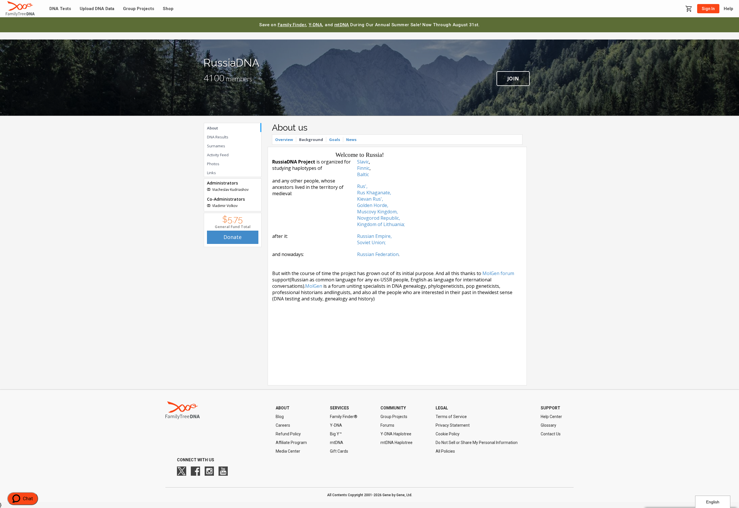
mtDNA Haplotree (396, 443)
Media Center (288, 451)
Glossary (548, 425)
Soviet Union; (371, 242)
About (212, 128)
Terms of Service (451, 417)
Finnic (363, 168)
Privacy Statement (453, 425)
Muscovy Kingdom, (377, 211)
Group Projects (138, 9)
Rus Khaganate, (374, 192)
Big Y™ (336, 434)
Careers (283, 425)
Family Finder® (343, 417)
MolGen (313, 286)
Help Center (551, 417)
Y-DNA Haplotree (395, 434)
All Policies (445, 451)
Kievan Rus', (370, 199)
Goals (334, 139)
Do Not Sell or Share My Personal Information (477, 443)
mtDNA (341, 24)
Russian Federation (378, 254)
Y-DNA (315, 24)
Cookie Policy (448, 434)
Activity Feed (218, 154)
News (351, 139)
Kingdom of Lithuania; (381, 224)
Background (311, 139)
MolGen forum (498, 273)
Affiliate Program (291, 443)
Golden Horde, (372, 205)
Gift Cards (339, 451)
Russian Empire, (374, 236)
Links (211, 172)
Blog (280, 417)
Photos (213, 163)
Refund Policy (288, 434)
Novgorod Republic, (378, 218)
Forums (387, 425)
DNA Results (217, 137)
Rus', (362, 186)
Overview (284, 139)
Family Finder (292, 24)
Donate (232, 237)
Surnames (216, 145)
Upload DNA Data (97, 9)
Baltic (363, 174)
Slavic (363, 162)
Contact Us (551, 434)
